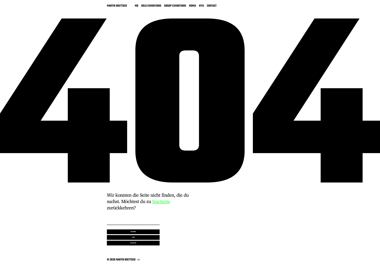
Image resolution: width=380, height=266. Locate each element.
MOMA (192, 6)
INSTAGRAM (133, 232)
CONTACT (212, 6)
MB (136, 6)
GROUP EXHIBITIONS (175, 6)
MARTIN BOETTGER (117, 6)
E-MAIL (133, 237)
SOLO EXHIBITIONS (151, 6)
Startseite (161, 201)
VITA (201, 6)
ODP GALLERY (133, 243)
